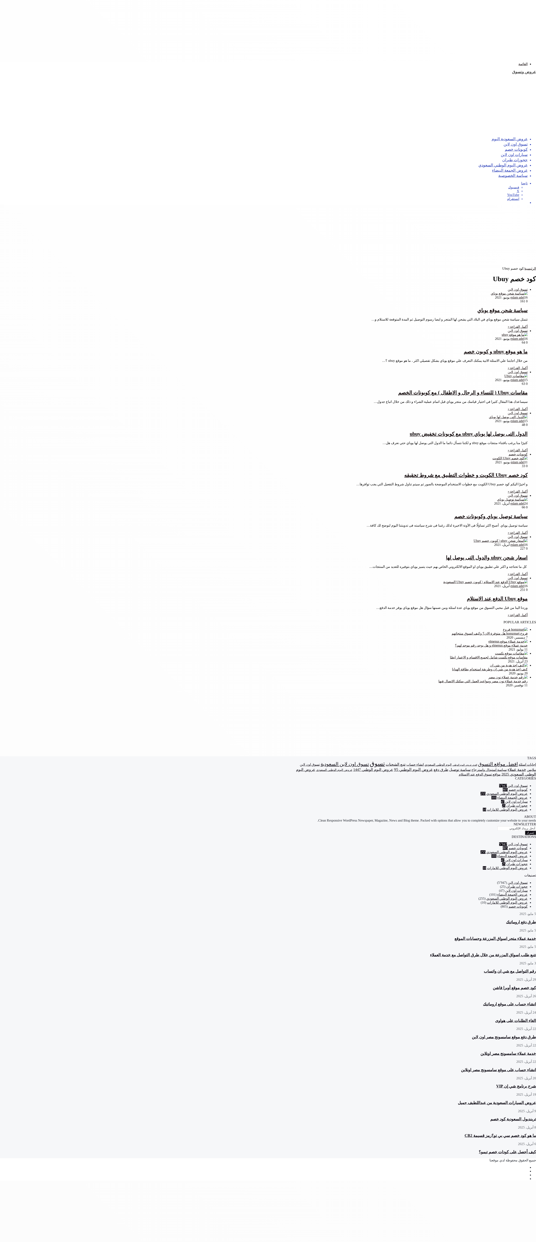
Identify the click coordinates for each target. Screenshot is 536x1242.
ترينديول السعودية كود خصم (513, 1119)
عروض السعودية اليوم (510, 138)
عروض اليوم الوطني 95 (413, 769)
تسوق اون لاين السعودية (345, 764)
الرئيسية (530, 268)
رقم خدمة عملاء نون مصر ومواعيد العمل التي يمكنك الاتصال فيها (483, 681)
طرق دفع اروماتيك (521, 922)
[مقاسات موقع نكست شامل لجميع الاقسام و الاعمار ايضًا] (511, 653)
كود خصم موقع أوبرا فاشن (514, 988)
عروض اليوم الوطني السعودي (503, 164)
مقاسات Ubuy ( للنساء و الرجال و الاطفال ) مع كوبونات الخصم (463, 392)
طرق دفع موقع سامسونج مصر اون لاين (504, 1037)
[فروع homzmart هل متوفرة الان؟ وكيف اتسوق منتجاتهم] (515, 629)
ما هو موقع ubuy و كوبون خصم (496, 351)
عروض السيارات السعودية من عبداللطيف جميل (497, 1102)
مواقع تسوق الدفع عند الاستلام (480, 774)
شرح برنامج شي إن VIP (516, 1086)
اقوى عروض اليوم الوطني (464, 765)
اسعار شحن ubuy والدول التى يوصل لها (487, 557)
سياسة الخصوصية (513, 175)
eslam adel (517, 297)
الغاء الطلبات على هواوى (515, 1020)
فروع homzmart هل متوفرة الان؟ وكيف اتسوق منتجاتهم (490, 633)
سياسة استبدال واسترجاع (489, 770)
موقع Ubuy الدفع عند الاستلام (497, 598)
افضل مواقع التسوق (498, 764)
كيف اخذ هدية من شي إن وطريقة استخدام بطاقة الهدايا (490, 669)
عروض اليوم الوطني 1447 (373, 770)
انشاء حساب (415, 764)
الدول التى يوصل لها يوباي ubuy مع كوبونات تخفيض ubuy (469, 434)
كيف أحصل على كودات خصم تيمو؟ (507, 1152)
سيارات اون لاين (514, 154)
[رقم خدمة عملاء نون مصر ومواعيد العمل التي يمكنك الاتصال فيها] (508, 677)
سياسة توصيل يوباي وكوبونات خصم (491, 516)
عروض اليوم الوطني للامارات (507, 809)
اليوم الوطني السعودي (438, 764)
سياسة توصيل (460, 770)
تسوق (377, 763)
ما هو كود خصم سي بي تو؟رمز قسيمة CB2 (500, 1135)
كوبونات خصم (516, 149)
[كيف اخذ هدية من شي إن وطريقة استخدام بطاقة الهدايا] (509, 665)
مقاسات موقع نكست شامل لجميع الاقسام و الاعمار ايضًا (489, 657)
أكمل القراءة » (518, 327)
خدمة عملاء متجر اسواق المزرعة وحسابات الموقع (495, 938)
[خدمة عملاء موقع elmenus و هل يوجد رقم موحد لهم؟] (508, 641)
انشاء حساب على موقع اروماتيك (509, 1004)
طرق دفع (441, 770)
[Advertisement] (410, 29)
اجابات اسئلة (527, 764)
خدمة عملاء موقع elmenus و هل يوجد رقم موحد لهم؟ (491, 645)
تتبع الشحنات (396, 764)
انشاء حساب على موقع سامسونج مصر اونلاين (498, 1070)
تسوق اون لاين (516, 144)
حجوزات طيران (515, 159)
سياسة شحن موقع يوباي (502, 310)
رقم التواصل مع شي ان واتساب (510, 971)
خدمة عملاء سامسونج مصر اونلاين (508, 1053)
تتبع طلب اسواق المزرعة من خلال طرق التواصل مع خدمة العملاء (483, 955)
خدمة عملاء (517, 769)
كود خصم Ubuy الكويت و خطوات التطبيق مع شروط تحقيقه (466, 475)
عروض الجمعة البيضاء (510, 170)
